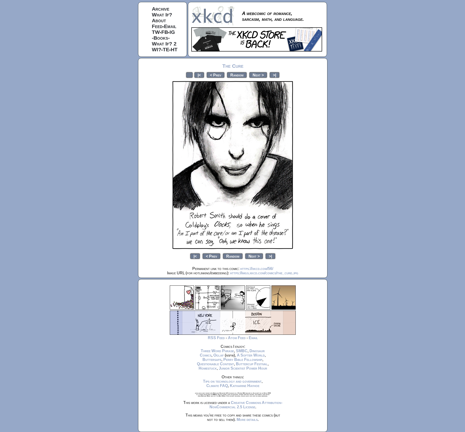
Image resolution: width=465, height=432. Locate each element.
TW (156, 32)
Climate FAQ (217, 386)
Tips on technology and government (232, 381)
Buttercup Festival (252, 364)
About (159, 20)
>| (274, 75)
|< (199, 75)
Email (170, 26)
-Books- (161, 38)
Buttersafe (211, 360)
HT (174, 49)
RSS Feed (216, 338)
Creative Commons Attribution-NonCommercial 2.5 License (245, 405)
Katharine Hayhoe (244, 386)
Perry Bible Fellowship (242, 360)
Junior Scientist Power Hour (243, 368)
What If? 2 (164, 43)
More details (247, 419)
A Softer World (251, 355)
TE (166, 49)
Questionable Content (215, 364)
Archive (160, 9)
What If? (162, 14)
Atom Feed (237, 338)
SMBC (242, 351)
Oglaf (218, 355)
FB (164, 32)
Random (236, 75)
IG (172, 32)
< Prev (215, 75)
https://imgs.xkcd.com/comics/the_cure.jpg (264, 273)
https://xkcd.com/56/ (256, 269)
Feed (157, 26)
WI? (156, 49)
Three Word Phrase (217, 351)
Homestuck (208, 368)
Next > (258, 75)
